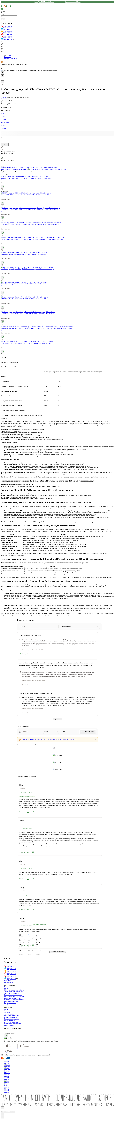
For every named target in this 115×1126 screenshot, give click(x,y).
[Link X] (13, 1052)
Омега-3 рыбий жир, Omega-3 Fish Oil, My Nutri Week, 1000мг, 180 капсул (23, 284)
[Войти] (2, 42)
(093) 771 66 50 (7, 32)
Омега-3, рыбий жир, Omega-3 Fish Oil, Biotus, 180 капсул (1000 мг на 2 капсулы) (25, 178)
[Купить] (2, 186)
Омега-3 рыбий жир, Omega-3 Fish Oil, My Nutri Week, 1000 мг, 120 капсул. (24, 298)
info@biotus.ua (8, 980)
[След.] (2, 75)
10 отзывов (4, 99)
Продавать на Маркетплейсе (13, 995)
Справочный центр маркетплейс (14, 996)
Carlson (4, 97)
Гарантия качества (10, 1020)
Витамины (7, 57)
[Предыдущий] (2, 73)
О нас (6, 987)
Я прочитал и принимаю (7, 1111)
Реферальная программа (11, 1019)
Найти (3, 19)
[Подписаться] (6, 1035)
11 (1, 330)
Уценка (6, 1011)
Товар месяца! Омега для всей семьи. (45, 167)
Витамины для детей (10, 58)
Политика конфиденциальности (14, 999)
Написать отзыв (89, 731)
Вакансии (7, 988)
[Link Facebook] (5, 1052)
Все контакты (8, 982)
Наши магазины (9, 1025)
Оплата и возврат (9, 1014)
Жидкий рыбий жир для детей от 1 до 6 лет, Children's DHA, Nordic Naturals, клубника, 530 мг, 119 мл (32, 239)
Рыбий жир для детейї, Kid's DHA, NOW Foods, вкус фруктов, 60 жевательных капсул (27, 269)
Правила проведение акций (12, 998)
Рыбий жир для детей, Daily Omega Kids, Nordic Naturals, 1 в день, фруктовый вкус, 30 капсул (29, 209)
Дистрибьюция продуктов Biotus (14, 991)
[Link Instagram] (8, 1052)
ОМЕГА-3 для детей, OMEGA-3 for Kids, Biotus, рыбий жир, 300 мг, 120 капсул (25, 194)
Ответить (22, 811)
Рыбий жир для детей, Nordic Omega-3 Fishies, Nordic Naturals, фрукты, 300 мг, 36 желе (27, 313)
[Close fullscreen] (2, 81)
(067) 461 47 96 (7, 39)
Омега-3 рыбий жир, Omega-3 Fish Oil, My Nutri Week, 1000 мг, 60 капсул (23, 254)
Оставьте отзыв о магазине (12, 1023)
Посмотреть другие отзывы (57, 951)
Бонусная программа (10, 1017)
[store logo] (6, 7)
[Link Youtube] (10, 1052)
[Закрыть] (2, 1107)
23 (1, 211)
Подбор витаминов (10, 1003)
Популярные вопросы (11, 1022)
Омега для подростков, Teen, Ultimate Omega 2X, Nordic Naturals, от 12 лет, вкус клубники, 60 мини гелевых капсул (36, 328)
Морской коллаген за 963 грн (72, 2)
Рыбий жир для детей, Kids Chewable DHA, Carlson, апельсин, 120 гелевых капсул (26, 343)
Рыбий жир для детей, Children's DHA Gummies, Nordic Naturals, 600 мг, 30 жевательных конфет (30, 224)
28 (1, 285)
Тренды (6, 1004)
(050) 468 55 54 (7, 37)
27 (1, 196)
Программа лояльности (11, 1015)
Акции (6, 1009)
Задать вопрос (58, 719)
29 (1, 300)
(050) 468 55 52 (7, 34)
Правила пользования (11, 1001)
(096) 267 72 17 (7, 29)
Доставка (7, 1012)
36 (1, 180)
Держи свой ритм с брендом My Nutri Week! (14, 169)
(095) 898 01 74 (7, 27)
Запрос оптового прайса (11, 993)
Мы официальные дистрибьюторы (15, 990)
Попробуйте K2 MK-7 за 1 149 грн (44, 2)
